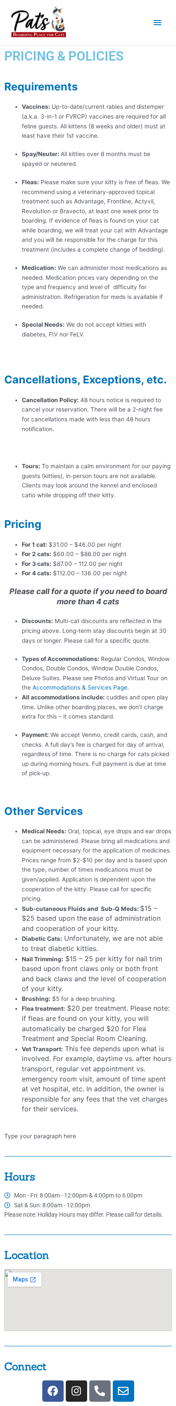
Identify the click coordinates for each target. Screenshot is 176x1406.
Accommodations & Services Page (79, 687)
